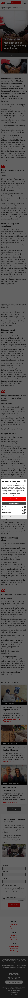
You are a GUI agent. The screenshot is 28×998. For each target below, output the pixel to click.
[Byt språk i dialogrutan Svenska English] (25, 481)
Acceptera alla (14, 499)
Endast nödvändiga (14, 503)
